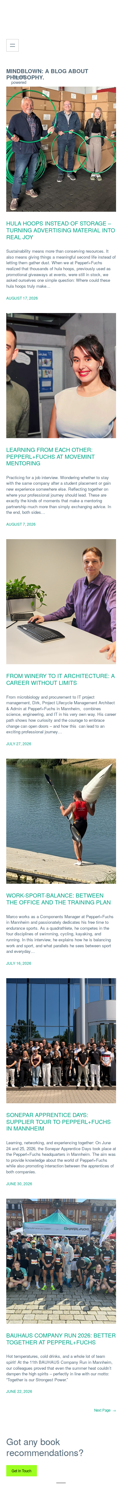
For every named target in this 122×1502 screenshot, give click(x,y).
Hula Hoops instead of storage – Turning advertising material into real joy (60, 230)
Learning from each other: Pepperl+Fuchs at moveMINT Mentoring (50, 456)
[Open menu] (12, 45)
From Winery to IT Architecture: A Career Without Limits (60, 679)
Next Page (105, 1410)
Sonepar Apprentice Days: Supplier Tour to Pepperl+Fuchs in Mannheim (58, 1121)
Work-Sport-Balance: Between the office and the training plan (58, 898)
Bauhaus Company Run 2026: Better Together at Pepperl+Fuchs (61, 1338)
